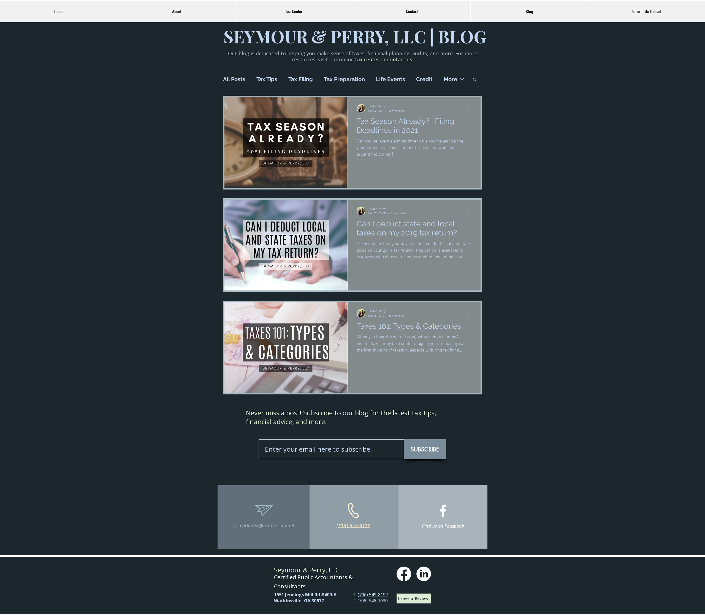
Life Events (390, 79)
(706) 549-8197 (373, 595)
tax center (367, 59)
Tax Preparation (344, 79)
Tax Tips (266, 79)
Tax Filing (300, 79)
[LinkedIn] (423, 574)
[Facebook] (404, 574)
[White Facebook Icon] (443, 511)
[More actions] (470, 108)
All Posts (234, 79)
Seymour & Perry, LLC (307, 569)
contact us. (400, 59)
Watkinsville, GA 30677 (299, 601)
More (450, 79)
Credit (424, 79)
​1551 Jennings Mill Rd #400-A (305, 595)
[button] (475, 80)
